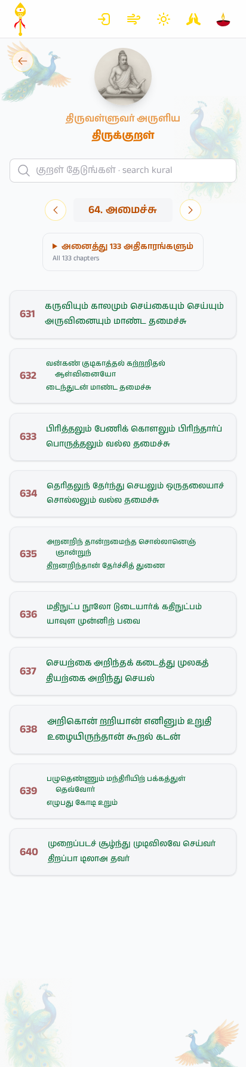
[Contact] (193, 19)
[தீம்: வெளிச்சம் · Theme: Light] (163, 19)
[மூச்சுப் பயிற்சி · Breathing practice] (134, 19)
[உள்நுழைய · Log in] (104, 19)
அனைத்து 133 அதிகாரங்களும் (123, 252)
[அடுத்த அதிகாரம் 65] (190, 210)
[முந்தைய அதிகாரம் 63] (55, 210)
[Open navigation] (223, 19)
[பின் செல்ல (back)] (23, 61)
